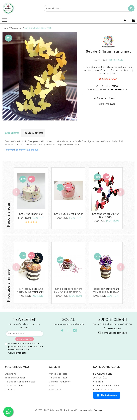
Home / (6, 28)
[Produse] (5, 21)
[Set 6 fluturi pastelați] (31, 191)
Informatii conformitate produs (21, 149)
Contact (9, 389)
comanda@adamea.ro (114, 332)
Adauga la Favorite (107, 97)
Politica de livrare (14, 385)
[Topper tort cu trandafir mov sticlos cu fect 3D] (105, 265)
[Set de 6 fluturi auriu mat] (40, 76)
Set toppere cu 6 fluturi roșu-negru (105, 215)
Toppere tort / (17, 28)
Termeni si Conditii (15, 377)
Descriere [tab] (12, 132)
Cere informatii (107, 103)
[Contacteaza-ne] (124, 20)
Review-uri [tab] (33, 132)
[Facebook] (62, 331)
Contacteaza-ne (109, 395)
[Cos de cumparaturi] (133, 20)
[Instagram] (75, 331)
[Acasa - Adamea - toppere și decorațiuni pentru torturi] (19, 8)
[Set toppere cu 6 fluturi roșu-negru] (105, 191)
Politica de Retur (58, 377)
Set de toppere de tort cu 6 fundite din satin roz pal (68, 290)
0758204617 (114, 328)
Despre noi (11, 373)
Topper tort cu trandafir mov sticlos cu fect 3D (105, 290)
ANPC (52, 385)
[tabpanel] (40, 76)
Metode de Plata (58, 373)
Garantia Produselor (60, 381)
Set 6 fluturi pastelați (31, 213)
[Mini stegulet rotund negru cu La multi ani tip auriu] (31, 265)
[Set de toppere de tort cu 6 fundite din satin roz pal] (68, 265)
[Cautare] (131, 8)
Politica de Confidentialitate (20, 381)
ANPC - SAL (55, 389)
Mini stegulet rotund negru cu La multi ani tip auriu (31, 290)
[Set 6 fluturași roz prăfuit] (68, 190)
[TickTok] (69, 331)
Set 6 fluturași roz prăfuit (68, 213)
